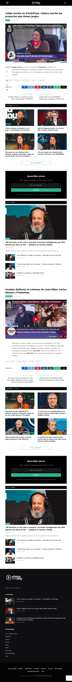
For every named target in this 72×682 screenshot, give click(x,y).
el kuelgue (17, 80)
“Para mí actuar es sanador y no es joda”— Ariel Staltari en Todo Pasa (17, 129)
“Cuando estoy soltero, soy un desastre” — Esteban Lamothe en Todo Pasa (39, 264)
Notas (7, 20)
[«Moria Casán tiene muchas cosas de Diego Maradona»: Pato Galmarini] (19, 426)
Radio (7, 647)
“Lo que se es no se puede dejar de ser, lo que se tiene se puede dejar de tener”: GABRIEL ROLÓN (52, 413)
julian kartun (26, 80)
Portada (7, 8)
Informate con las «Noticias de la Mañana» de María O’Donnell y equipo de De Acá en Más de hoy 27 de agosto (19, 154)
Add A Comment (36, 162)
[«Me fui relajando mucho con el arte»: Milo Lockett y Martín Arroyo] (52, 117)
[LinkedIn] (7, 81)
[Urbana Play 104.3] (36, 3)
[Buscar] (65, 3)
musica (34, 80)
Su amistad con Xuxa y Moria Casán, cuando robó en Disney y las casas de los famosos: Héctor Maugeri (52, 439)
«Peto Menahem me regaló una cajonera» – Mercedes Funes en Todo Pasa (39, 255)
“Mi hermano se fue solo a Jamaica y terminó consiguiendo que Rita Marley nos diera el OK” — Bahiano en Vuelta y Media (35, 243)
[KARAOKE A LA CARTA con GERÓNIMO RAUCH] (10, 275)
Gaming (7, 639)
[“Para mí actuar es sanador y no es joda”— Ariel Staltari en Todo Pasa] (19, 117)
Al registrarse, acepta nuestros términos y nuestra (36, 194)
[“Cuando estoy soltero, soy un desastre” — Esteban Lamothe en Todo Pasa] (10, 266)
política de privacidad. (50, 194)
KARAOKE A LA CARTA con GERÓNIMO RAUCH (30, 273)
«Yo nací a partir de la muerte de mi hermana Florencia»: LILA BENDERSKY (51, 153)
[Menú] (7, 3)
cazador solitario (21, 361)
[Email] (7, 90)
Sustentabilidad (10, 653)
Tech (6, 656)
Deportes (8, 636)
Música (7, 642)
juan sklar (31, 361)
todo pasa (41, 80)
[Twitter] (7, 76)
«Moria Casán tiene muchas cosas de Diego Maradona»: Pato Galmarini (18, 438)
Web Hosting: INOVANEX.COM (43, 675)
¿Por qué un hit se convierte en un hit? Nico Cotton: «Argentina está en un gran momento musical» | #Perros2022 (20, 380)
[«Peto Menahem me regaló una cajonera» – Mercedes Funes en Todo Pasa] (10, 257)
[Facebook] (7, 72)
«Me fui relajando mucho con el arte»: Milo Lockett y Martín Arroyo (51, 129)
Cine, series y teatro (11, 633)
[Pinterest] (7, 85)
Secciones (9, 296)
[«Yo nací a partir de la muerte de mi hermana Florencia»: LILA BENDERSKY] (52, 141)
